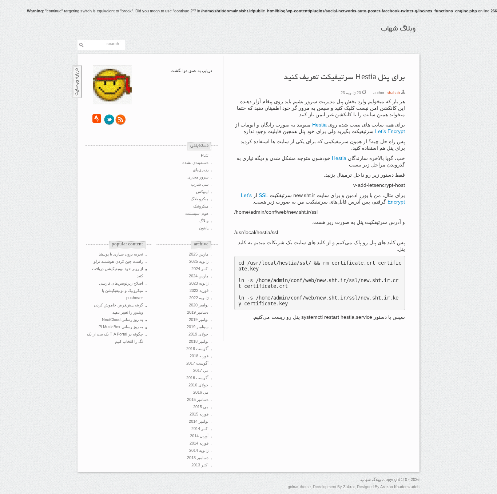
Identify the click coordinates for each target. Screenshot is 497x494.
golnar (293, 487)
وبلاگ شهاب (398, 29)
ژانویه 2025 (198, 261)
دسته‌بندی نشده (195, 162)
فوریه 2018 (199, 356)
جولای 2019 (198, 334)
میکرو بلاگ (199, 199)
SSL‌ (263, 195)
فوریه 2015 (199, 414)
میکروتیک (200, 206)
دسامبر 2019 (197, 312)
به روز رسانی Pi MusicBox (121, 327)
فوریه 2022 (199, 290)
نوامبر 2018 (198, 341)
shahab (393, 93)
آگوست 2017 (197, 363)
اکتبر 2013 (199, 465)
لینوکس (202, 191)
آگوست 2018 (197, 348)
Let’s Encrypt (390, 131)
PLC (204, 155)
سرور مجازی (197, 177)
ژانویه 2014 (198, 450)
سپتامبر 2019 (197, 327)
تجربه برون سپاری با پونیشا (121, 254)
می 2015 (200, 407)
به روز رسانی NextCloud (122, 319)
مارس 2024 (198, 276)
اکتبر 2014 (199, 428)
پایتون (203, 228)
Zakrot (349, 487)
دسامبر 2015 (197, 399)
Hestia (319, 125)
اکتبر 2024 (199, 268)
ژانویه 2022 (198, 298)
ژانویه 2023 (198, 283)
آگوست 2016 (197, 377)
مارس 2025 (198, 254)
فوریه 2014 (199, 443)
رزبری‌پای (200, 170)
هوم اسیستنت (196, 213)
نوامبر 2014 (198, 421)
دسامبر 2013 (197, 457)
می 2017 (200, 370)
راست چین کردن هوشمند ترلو (118, 261)
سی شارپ (199, 184)
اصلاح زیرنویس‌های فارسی (121, 283)
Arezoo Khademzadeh (400, 487)
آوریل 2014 (199, 436)
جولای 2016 (198, 385)
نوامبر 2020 (198, 305)
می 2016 (200, 392)
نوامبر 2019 (198, 319)
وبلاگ (203, 220)
